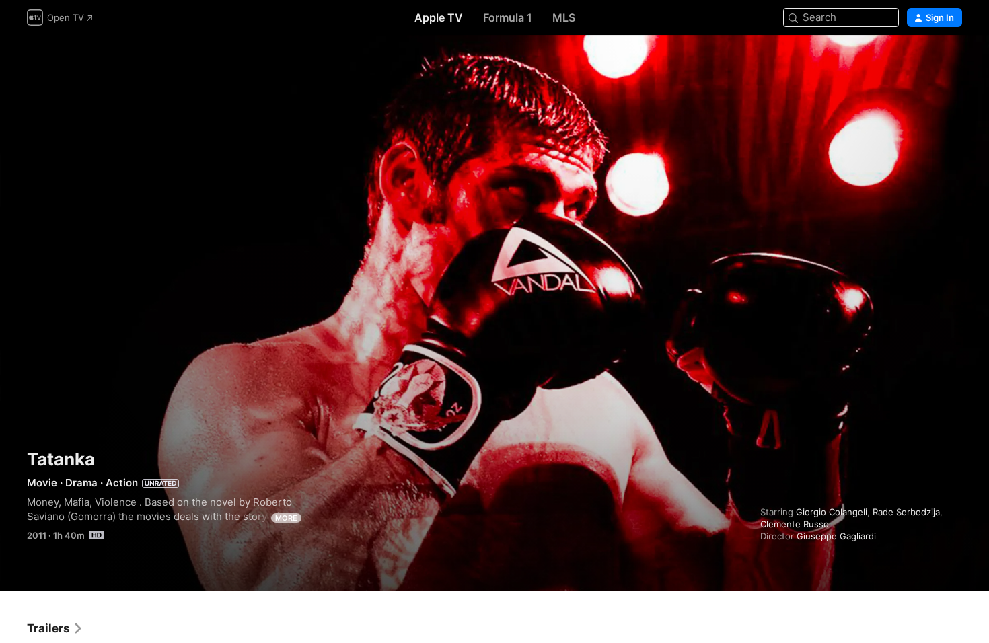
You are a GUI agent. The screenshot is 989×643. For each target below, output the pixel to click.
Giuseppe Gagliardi (836, 536)
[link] (55, 628)
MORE (286, 518)
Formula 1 (507, 17)
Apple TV (438, 17)
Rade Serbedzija (906, 511)
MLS (563, 17)
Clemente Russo (794, 524)
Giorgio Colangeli (831, 511)
